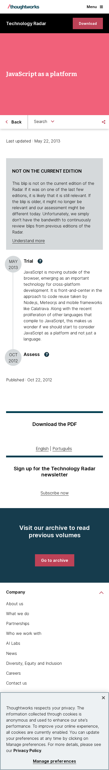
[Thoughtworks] (23, 6)
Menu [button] (92, 7)
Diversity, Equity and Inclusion (34, 663)
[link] (88, 23)
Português (62, 448)
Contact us (16, 683)
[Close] (103, 697)
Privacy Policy (27, 750)
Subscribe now (55, 492)
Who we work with (23, 633)
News (11, 653)
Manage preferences (54, 761)
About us (14, 603)
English (42, 448)
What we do (17, 613)
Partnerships (17, 623)
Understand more (28, 240)
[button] (40, 261)
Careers (13, 673)
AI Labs (13, 643)
